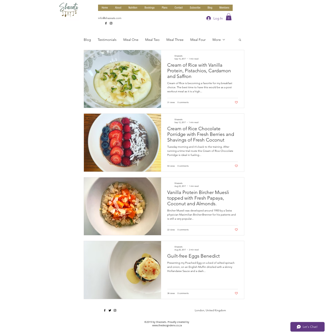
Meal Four (198, 40)
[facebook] (106, 23)
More (217, 40)
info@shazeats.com (109, 18)
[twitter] (110, 310)
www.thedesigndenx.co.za (167, 325)
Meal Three (174, 40)
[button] (229, 16)
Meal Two (152, 40)
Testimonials (107, 40)
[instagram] (111, 23)
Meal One (130, 40)
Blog (87, 40)
